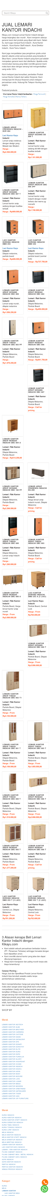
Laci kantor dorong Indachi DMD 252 (36, 242)
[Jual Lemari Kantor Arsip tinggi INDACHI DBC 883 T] (38, 731)
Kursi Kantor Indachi (12, 1117)
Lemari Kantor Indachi (12, 1066)
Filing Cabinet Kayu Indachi (14, 1157)
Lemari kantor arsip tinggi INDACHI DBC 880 (11, 541)
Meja (4, 1188)
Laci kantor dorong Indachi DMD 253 (11, 242)
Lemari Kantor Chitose (12, 1034)
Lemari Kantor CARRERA (13, 1032)
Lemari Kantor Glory (12, 1059)
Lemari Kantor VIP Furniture (15, 1098)
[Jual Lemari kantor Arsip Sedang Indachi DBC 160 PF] (13, 473)
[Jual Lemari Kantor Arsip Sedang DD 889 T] (38, 117)
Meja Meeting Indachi (12, 1142)
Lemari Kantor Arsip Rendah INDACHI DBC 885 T (12, 847)
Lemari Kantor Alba (11, 1027)
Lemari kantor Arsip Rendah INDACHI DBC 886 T (37, 847)
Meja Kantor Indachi (11, 1135)
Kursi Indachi (8, 1115)
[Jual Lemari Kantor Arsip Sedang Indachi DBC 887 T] (13, 175)
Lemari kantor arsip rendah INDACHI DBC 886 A (12, 594)
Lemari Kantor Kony (11, 1074)
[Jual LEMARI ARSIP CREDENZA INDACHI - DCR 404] (13, 114)
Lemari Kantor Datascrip (13, 1039)
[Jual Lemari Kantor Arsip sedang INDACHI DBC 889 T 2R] (38, 630)
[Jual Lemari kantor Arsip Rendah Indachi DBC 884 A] (13, 426)
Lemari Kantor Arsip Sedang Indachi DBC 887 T (12, 192)
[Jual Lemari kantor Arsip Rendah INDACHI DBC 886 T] (38, 833)
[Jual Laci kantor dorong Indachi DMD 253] (13, 227)
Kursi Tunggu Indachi (12, 1127)
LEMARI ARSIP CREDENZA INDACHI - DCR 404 (13, 129)
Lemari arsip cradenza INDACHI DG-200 (37, 488)
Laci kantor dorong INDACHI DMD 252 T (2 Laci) (37, 898)
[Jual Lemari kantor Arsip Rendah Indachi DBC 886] (38, 328)
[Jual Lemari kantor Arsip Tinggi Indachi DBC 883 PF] (13, 328)
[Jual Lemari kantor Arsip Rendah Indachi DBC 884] (38, 277)
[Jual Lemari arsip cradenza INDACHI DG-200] (38, 473)
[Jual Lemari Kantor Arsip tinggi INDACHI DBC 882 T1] (13, 681)
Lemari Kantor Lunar (11, 1081)
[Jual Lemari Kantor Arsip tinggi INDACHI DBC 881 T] (13, 731)
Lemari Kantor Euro (11, 1052)
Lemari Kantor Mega (11, 1084)
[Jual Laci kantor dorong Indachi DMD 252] (38, 227)
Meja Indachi (8, 1132)
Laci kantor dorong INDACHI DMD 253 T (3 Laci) (12, 898)
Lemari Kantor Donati (12, 1044)
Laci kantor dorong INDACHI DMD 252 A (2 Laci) (37, 594)
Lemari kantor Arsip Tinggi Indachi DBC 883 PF (12, 342)
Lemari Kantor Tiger (11, 1093)
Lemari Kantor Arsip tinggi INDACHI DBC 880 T (12, 797)
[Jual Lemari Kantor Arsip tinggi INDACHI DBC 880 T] (13, 782)
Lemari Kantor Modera (12, 1086)
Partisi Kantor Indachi (12, 1167)
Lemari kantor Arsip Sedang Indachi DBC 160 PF (12, 488)
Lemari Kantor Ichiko (11, 1064)
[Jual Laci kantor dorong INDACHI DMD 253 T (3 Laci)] (13, 883)
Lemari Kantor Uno (10, 1096)
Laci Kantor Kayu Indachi (13, 1147)
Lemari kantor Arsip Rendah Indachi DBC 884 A (12, 441)
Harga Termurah (39, 94)
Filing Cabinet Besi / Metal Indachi (17, 1154)
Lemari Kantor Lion (11, 1079)
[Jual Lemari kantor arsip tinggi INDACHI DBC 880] (13, 526)
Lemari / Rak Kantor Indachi (14, 1149)
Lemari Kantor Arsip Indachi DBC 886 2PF (37, 184)
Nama (18, 96)
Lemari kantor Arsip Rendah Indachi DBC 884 (36, 292)
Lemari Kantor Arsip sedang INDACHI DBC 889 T (37, 645)
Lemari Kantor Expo (11, 1054)
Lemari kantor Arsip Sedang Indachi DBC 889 (11, 292)
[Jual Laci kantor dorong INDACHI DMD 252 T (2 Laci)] (38, 883)
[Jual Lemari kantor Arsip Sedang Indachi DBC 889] (13, 277)
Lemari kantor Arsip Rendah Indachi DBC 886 (36, 342)
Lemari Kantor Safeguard (14, 1091)
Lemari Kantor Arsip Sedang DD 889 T (37, 134)
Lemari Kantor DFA (10, 1042)
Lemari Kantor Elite (11, 1049)
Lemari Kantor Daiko (11, 1037)
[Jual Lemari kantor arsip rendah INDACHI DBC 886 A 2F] (13, 580)
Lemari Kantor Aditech (12, 1024)
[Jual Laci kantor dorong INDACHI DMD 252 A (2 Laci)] (38, 580)
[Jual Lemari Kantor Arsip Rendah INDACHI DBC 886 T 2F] (38, 782)
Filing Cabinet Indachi (12, 1152)
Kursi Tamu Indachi (10, 1125)
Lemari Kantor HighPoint (13, 1061)
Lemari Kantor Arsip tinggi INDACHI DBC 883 (36, 541)
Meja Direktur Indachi (12, 1140)
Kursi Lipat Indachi (10, 1130)
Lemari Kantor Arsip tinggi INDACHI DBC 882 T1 (12, 696)
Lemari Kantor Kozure (12, 1076)
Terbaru (24, 96)
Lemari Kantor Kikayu (12, 1069)
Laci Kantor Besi (12, 1193)
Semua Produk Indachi (12, 1169)
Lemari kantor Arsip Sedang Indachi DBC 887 (36, 390)
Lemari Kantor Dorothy (13, 1047)
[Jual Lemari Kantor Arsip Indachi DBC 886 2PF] (38, 171)
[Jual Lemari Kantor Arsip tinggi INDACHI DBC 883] (38, 526)
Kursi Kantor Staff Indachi (14, 1120)
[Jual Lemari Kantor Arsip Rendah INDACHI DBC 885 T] (13, 833)
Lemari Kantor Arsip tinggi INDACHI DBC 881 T (12, 746)
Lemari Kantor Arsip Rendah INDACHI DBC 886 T (37, 797)
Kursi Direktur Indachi (12, 1122)
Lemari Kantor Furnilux (13, 1057)
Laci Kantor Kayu (10, 135)
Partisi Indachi (9, 1164)
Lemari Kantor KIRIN (11, 1071)
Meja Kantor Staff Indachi (14, 1137)
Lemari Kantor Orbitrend (14, 1089)
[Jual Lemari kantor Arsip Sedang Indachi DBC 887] (38, 375)
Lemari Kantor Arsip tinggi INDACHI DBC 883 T (37, 746)
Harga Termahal (8, 96)
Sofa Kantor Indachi (11, 1162)
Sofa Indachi (8, 1159)
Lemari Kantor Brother (13, 1029)
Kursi (4, 1186)
